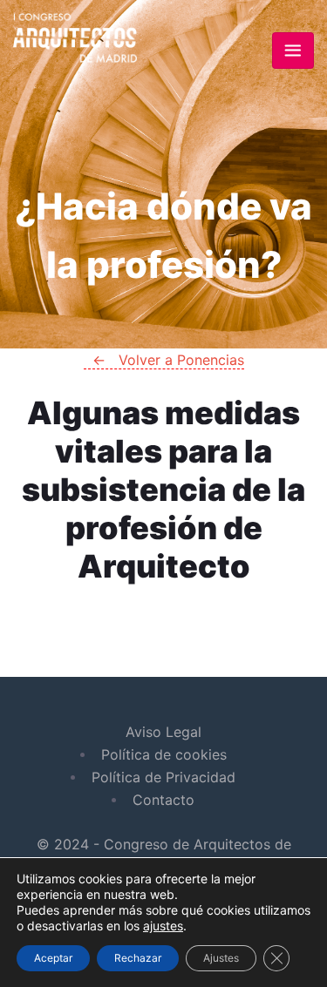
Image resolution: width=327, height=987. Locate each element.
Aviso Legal (163, 731)
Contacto (163, 799)
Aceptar (53, 957)
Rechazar (137, 957)
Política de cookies (164, 754)
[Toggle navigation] (293, 50)
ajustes (163, 925)
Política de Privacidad (163, 777)
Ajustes (221, 957)
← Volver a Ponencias (163, 468)
